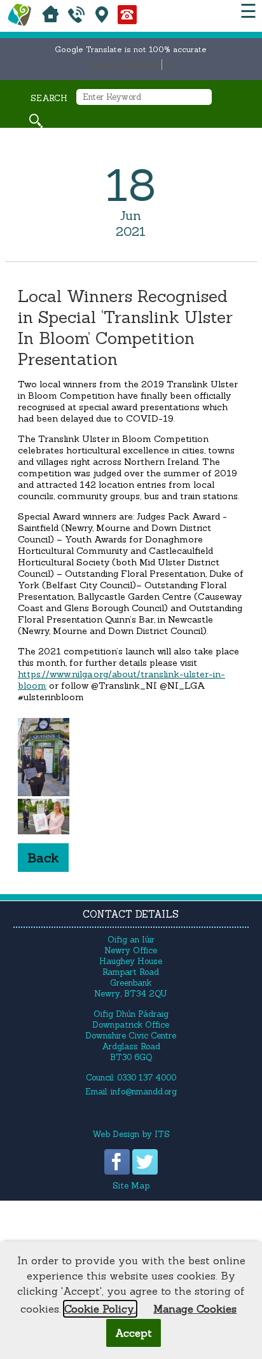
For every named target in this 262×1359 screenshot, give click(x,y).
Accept (133, 1333)
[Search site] (36, 121)
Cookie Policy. (100, 1308)
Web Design (115, 1134)
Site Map (131, 1185)
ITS (162, 1134)
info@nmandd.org (144, 1091)
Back (43, 858)
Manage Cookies (195, 1308)
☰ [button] (248, 11)
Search (49, 98)
